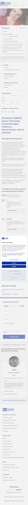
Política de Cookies (11, 254)
